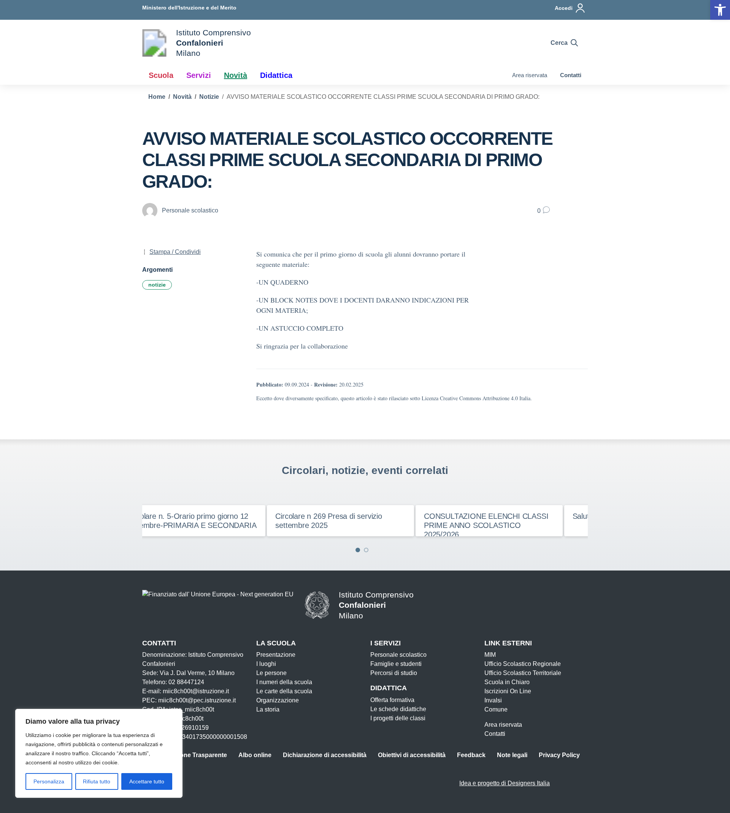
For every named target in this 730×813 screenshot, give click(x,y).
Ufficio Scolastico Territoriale (522, 673)
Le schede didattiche (398, 709)
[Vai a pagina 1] (357, 550)
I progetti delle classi (397, 718)
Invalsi (493, 700)
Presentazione (275, 654)
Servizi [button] (198, 75)
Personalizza (48, 781)
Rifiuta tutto (96, 781)
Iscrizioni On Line (507, 691)
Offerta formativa (392, 700)
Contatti (570, 75)
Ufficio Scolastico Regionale (522, 664)
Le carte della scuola (284, 691)
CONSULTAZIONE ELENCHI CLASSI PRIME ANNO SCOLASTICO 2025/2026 (475, 525)
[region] (98, 753)
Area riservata (529, 75)
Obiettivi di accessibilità (412, 755)
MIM (490, 654)
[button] (720, 10)
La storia (267, 709)
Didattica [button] (276, 75)
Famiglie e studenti (396, 664)
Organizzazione (277, 700)
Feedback (471, 755)
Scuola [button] (161, 75)
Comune (496, 709)
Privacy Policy (559, 755)
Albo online (254, 755)
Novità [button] (235, 75)
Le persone (271, 673)
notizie (157, 285)
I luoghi (266, 664)
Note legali (512, 755)
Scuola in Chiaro (507, 682)
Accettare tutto (146, 781)
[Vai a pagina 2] (366, 550)
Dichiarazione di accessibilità (325, 755)
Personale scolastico (398, 654)
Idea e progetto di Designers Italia (504, 783)
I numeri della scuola (284, 682)
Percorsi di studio (393, 673)
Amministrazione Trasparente (184, 755)
